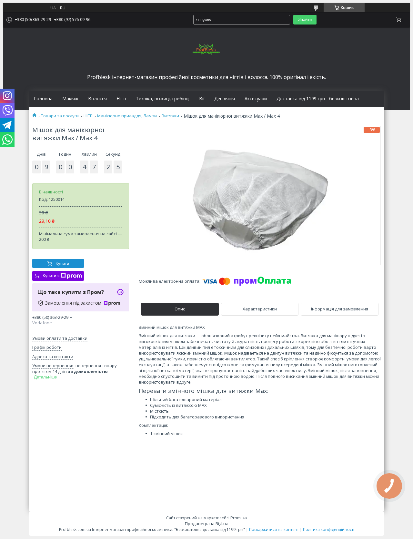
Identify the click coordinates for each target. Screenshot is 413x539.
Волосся (97, 99)
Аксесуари (256, 99)
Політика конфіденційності (328, 529)
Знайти (305, 19)
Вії (202, 99)
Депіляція (224, 99)
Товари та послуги (60, 116)
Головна (43, 99)
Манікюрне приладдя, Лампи (127, 116)
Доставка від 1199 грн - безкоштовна (318, 99)
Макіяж (70, 99)
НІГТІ (88, 116)
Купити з (51, 275)
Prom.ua (238, 518)
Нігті (121, 99)
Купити (62, 263)
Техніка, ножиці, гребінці (162, 99)
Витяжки (170, 116)
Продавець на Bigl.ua (206, 523)
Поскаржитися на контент (274, 529)
